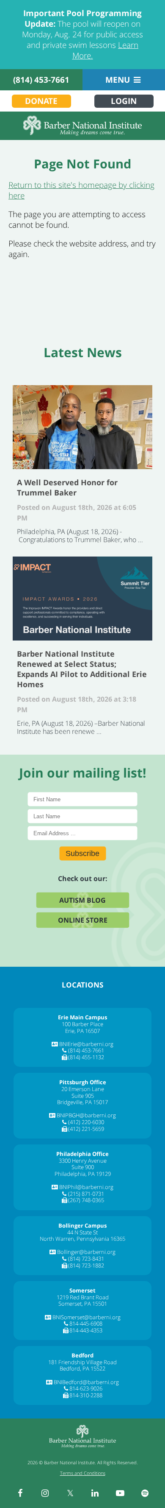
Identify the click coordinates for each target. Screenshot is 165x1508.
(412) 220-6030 (86, 1122)
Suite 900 (83, 1167)
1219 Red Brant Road (83, 1297)
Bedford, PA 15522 (82, 1368)
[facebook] (20, 1493)
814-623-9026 (85, 1388)
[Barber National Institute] (82, 126)
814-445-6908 (85, 1323)
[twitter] (70, 1493)
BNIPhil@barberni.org (86, 1187)
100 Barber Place (82, 1024)
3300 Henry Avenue (83, 1160)
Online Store (82, 920)
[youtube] (120, 1493)
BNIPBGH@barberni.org (86, 1115)
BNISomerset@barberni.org (86, 1317)
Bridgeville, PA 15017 (82, 1102)
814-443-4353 (85, 1330)
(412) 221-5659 (86, 1129)
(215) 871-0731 (86, 1193)
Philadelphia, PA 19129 (83, 1174)
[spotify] (145, 1493)
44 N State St (82, 1232)
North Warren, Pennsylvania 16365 (82, 1238)
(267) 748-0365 (86, 1200)
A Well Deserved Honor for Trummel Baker (82, 427)
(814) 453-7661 (41, 79)
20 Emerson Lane (82, 1089)
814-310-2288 (85, 1395)
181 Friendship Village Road (82, 1362)
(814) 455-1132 (86, 1057)
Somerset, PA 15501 (82, 1303)
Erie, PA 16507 (82, 1031)
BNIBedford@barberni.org (86, 1382)
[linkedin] (95, 1493)
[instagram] (45, 1493)
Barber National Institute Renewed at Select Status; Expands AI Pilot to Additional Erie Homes (82, 599)
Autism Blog (82, 900)
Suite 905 (83, 1096)
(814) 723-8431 (86, 1258)
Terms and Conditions (82, 1473)
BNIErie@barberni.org (86, 1044)
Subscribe (82, 853)
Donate (41, 100)
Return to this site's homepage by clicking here (81, 190)
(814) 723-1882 (86, 1265)
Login (124, 100)
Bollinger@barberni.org (86, 1252)
